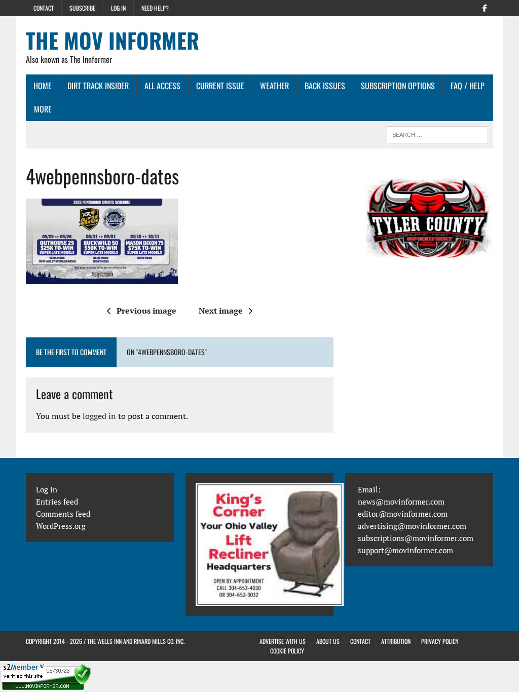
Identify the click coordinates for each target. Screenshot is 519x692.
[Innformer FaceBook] (485, 7)
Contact (43, 8)
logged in (99, 415)
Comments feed (63, 514)
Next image (221, 310)
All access (162, 86)
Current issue (220, 86)
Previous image (146, 310)
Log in (118, 8)
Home (42, 86)
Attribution (396, 641)
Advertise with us (283, 641)
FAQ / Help (468, 86)
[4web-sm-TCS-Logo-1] (429, 227)
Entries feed (57, 501)
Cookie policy (287, 650)
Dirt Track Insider (98, 86)
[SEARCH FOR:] (437, 133)
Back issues (325, 86)
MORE (43, 109)
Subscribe (82, 8)
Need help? (155, 8)
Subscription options (398, 86)
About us (328, 641)
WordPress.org (61, 526)
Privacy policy (440, 641)
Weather (274, 86)
